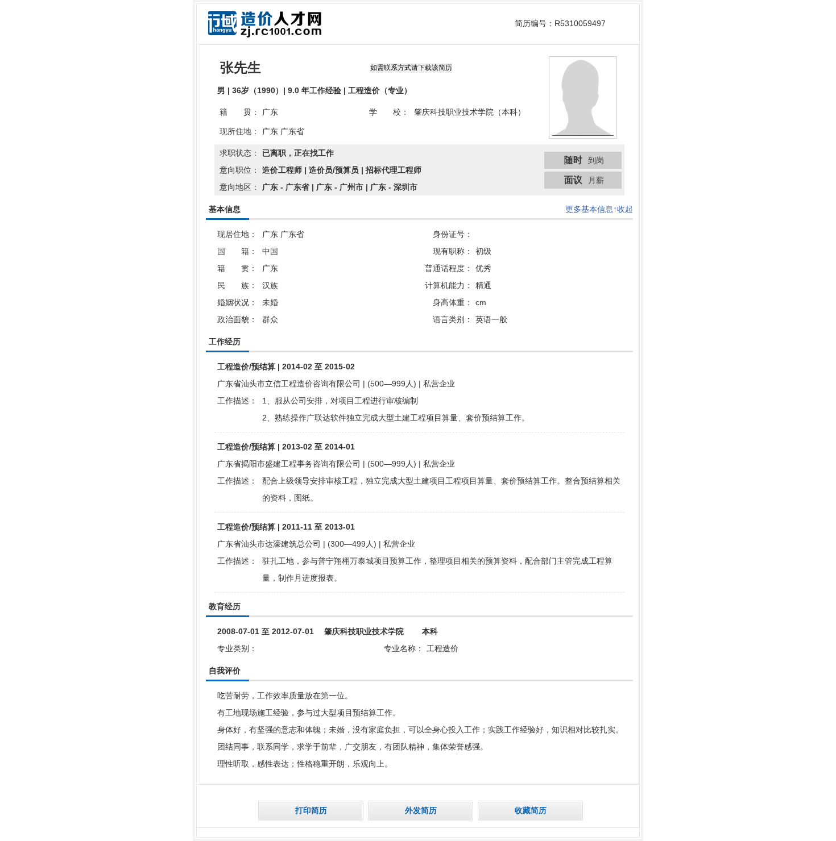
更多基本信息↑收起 (599, 209)
